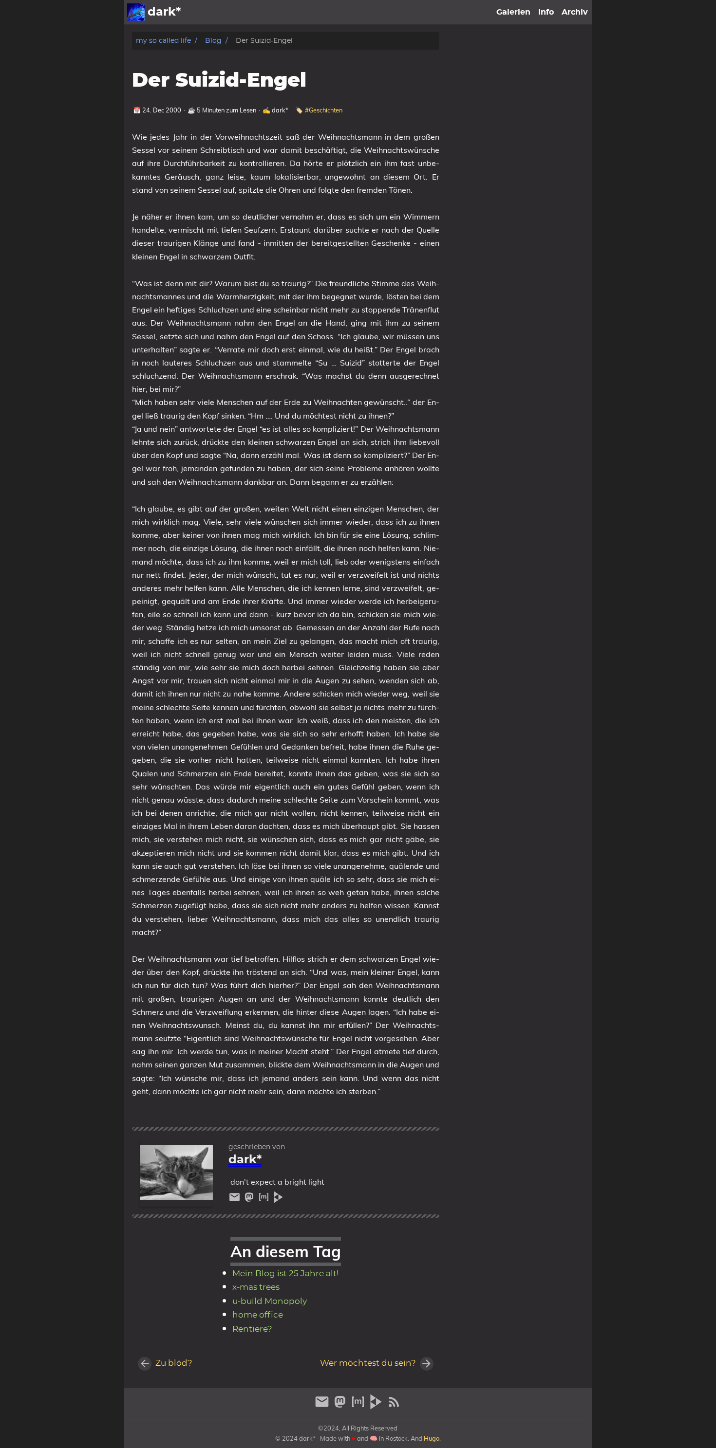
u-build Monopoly (269, 1301)
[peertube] (278, 1199)
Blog (213, 40)
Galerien (513, 12)
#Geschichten (323, 110)
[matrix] (265, 1199)
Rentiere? (252, 1329)
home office (257, 1315)
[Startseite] (136, 12)
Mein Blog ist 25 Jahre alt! (285, 1274)
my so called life (163, 40)
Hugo (431, 1438)
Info (546, 12)
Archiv (575, 12)
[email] (235, 1199)
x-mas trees (256, 1287)
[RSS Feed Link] (394, 1406)
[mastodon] (250, 1199)
